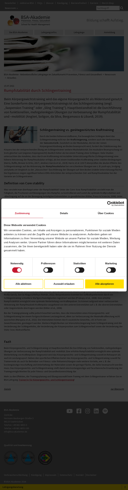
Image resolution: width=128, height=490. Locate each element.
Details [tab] (64, 213)
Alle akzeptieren (104, 283)
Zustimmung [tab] (22, 213)
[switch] (48, 270)
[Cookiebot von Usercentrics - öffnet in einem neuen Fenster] (109, 203)
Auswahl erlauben (64, 283)
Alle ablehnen (23, 283)
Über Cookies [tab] (106, 213)
